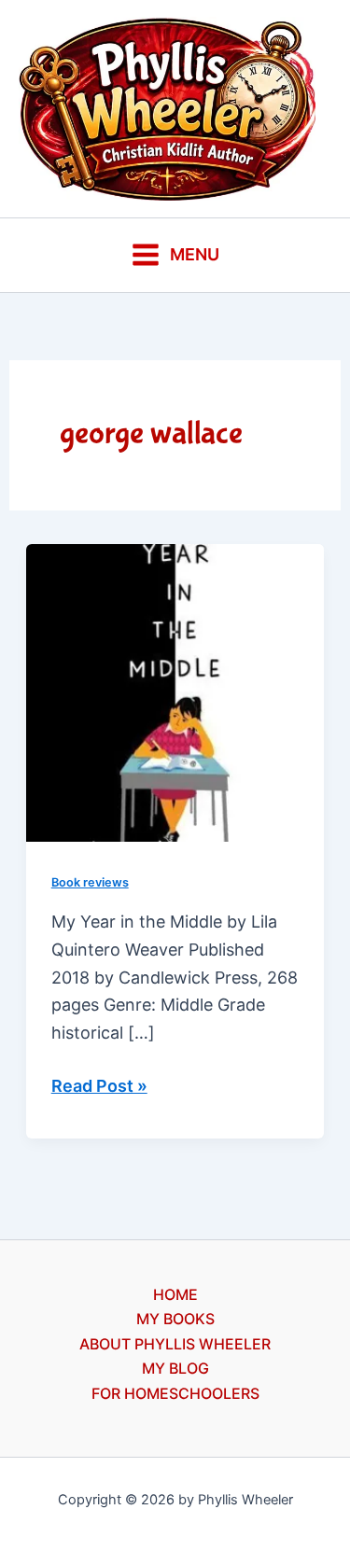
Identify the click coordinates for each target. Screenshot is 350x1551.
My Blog (175, 1368)
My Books (175, 1318)
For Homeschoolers (175, 1393)
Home (175, 1294)
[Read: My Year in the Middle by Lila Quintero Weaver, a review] (175, 691)
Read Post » (99, 1087)
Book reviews (90, 882)
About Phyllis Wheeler (175, 1343)
